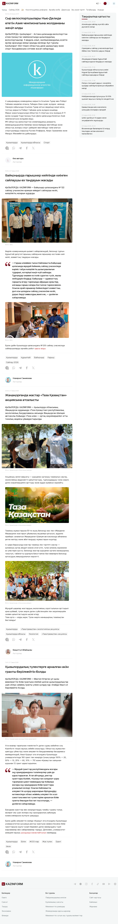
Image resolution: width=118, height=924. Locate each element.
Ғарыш (51, 357)
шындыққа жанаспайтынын (33, 833)
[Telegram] (20, 148)
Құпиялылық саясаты (54, 902)
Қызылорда (11, 142)
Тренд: (4, 10)
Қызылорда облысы (30, 142)
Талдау (5, 906)
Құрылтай (26, 357)
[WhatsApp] (13, 148)
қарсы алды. (40, 348)
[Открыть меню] (114, 3)
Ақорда (100, 10)
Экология (33, 634)
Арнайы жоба (54, 10)
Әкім (8, 846)
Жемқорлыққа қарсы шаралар (58, 911)
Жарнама (93, 906)
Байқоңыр (39, 357)
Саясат (5, 902)
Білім (23, 842)
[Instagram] (7, 148)
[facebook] (92, 884)
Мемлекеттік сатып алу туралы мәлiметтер (64, 915)
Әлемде (5, 915)
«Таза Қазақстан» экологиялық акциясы (40, 629)
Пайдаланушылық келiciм (56, 897)
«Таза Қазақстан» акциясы (54, 634)
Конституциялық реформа (36, 10)
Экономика (6, 911)
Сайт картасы (95, 897)
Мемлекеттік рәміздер (55, 906)
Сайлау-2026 (14, 10)
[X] (33, 148)
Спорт (47, 142)
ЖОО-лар (34, 842)
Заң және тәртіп (78, 10)
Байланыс (93, 902)
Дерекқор (65, 10)
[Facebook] (27, 148)
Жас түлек (47, 842)
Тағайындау (91, 10)
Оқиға (4, 897)
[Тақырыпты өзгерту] (106, 3)
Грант (58, 842)
